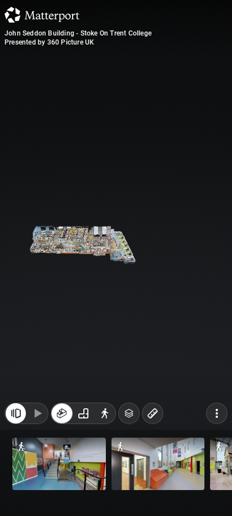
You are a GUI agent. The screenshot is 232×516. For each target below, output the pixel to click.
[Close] (16, 413)
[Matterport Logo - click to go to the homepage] (42, 15)
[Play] (37, 413)
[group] (83, 413)
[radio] (62, 413)
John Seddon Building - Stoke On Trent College (78, 33)
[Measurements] (152, 413)
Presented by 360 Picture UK (49, 42)
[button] (59, 463)
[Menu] (216, 413)
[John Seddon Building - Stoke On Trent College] (116, 258)
